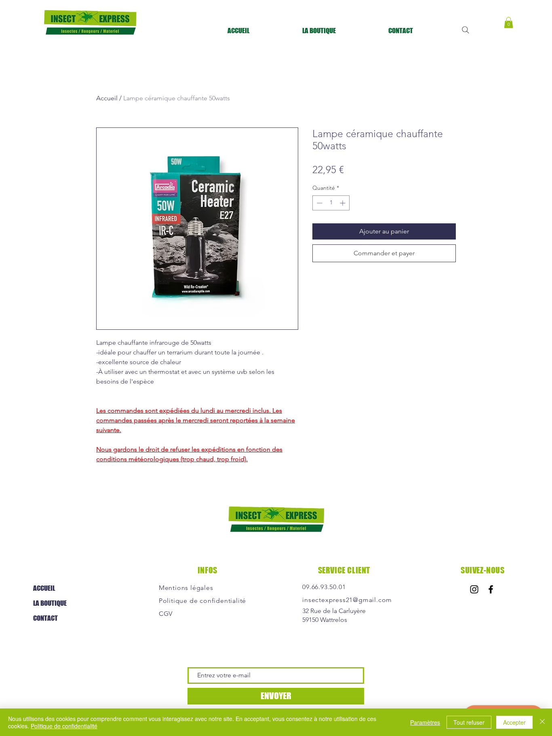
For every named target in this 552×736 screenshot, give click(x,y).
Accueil (107, 98)
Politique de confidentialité (64, 726)
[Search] (465, 29)
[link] (508, 22)
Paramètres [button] (425, 722)
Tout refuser (469, 722)
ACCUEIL (44, 588)
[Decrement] (319, 203)
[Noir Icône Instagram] (474, 589)
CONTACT (45, 618)
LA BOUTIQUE (50, 603)
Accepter (514, 722)
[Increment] (343, 203)
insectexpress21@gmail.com (347, 600)
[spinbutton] (331, 203)
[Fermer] (542, 722)
